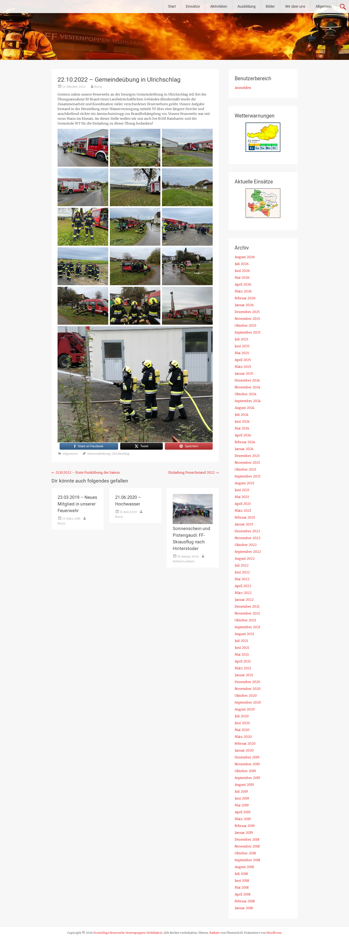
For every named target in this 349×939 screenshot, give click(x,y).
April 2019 (242, 812)
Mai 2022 (242, 579)
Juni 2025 (242, 346)
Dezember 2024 (247, 380)
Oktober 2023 (245, 469)
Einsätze (193, 6)
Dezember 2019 (247, 757)
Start (172, 6)
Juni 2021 (242, 648)
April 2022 (243, 586)
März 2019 (243, 819)
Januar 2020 (244, 750)
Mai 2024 (242, 428)
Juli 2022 (242, 565)
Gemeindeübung (98, 453)
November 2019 (247, 764)
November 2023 (247, 463)
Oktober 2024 (245, 394)
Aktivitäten (218, 6)
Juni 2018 (242, 881)
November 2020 (248, 689)
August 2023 (244, 483)
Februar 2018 (245, 901)
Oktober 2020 (246, 696)
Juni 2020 (242, 723)
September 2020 (248, 702)
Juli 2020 (242, 716)
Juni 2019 (242, 798)
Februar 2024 (245, 442)
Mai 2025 (242, 353)
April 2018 (242, 894)
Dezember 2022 (247, 531)
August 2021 (244, 634)
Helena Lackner (184, 561)
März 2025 (243, 367)
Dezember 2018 (247, 839)
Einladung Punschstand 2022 (193, 472)
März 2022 (243, 593)
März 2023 (243, 510)
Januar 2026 (244, 305)
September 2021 (247, 627)
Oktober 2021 (245, 620)
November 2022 (248, 538)
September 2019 (247, 778)
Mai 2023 (242, 497)
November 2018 (247, 846)
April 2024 (243, 435)
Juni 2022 (242, 572)
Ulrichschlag (121, 453)
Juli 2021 (241, 641)
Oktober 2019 (245, 771)
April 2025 (243, 360)
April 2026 (243, 284)
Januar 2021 (244, 675)
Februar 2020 (245, 743)
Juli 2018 (241, 874)
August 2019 (244, 785)
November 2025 (247, 319)
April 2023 (243, 504)
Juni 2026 (242, 271)
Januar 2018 (244, 908)
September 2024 (248, 401)
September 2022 (248, 552)
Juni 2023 (242, 490)
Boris (98, 86)
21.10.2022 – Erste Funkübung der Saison (86, 472)
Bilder (270, 6)
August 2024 (244, 408)
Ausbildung (246, 6)
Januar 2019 (244, 833)
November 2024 (247, 387)
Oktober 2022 (246, 545)
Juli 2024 (241, 415)
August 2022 (245, 558)
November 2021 (247, 613)
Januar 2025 (244, 373)
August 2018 (244, 867)
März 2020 (243, 737)
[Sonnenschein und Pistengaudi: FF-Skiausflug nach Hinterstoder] (193, 523)
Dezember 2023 (247, 456)
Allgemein (324, 6)
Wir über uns (295, 6)
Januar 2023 (244, 524)
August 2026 (245, 257)
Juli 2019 (241, 791)
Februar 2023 (245, 517)
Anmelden (243, 88)
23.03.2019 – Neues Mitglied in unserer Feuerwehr (77, 504)
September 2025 (248, 332)
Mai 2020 (242, 730)
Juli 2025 (241, 339)
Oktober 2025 (245, 325)
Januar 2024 (244, 449)
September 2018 (247, 860)
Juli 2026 (242, 264)
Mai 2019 (242, 805)
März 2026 (243, 291)
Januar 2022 (244, 600)
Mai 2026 (242, 278)
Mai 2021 (242, 654)
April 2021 (243, 661)
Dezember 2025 (247, 312)
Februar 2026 (245, 298)
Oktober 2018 (245, 853)
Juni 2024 (242, 421)
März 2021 (243, 668)
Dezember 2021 (247, 606)
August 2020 (245, 709)
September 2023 (247, 476)
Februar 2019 (245, 826)
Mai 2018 (242, 887)
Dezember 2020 (247, 682)
